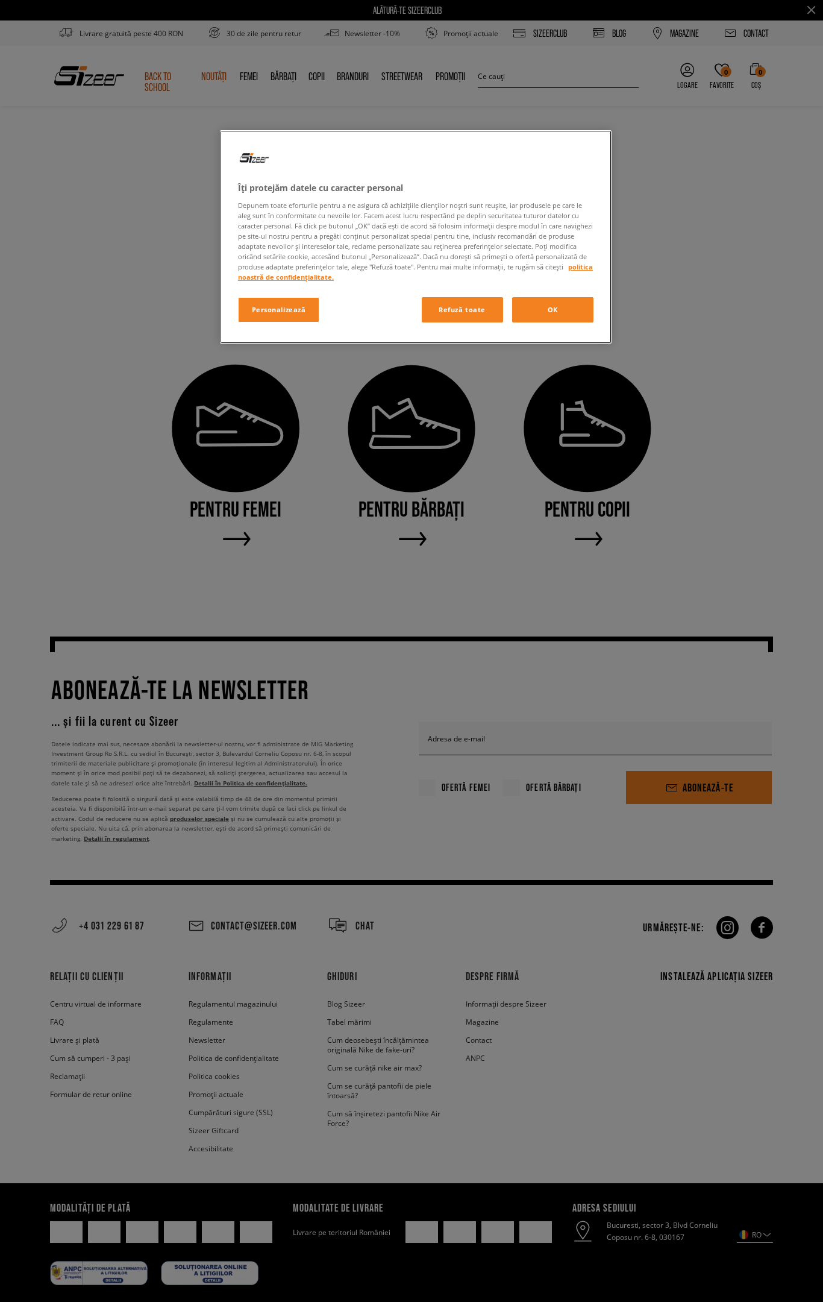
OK (553, 309)
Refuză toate (462, 309)
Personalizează (279, 309)
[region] (416, 237)
